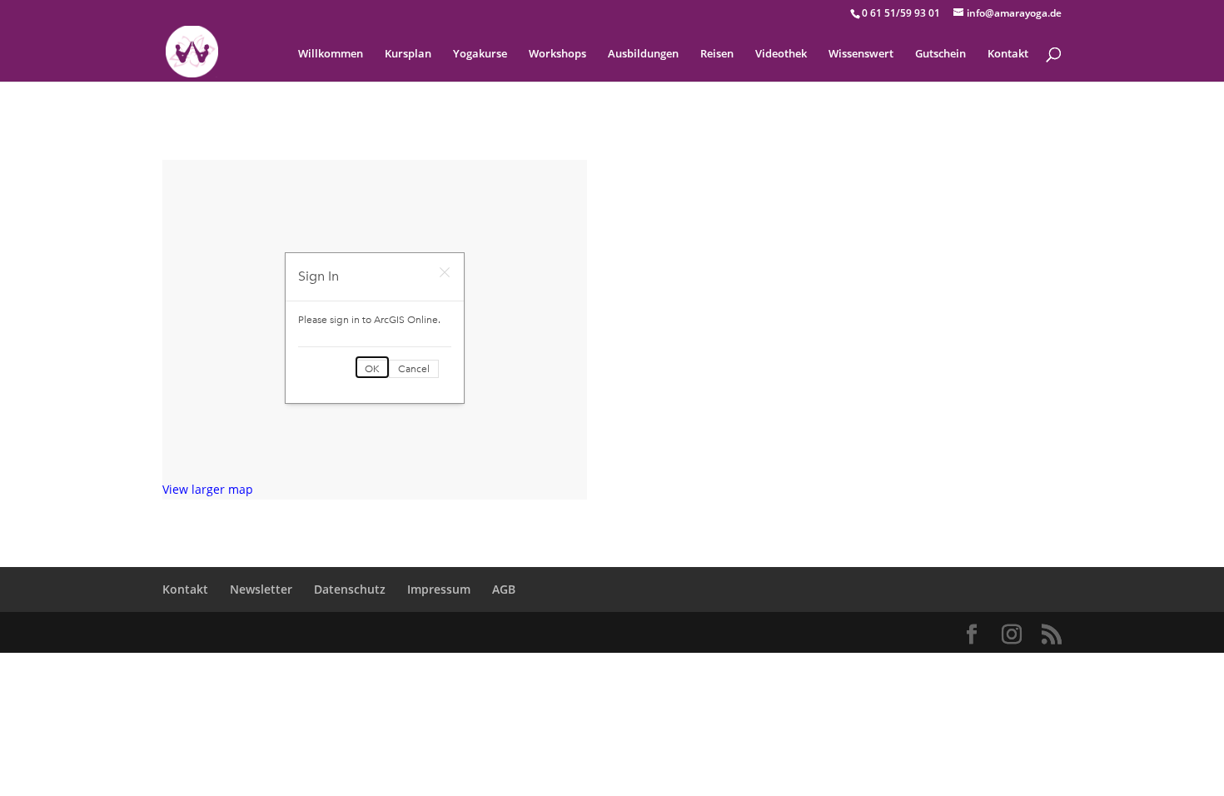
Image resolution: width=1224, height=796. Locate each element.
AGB (503, 589)
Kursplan (408, 54)
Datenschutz (350, 589)
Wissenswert (860, 54)
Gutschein (940, 54)
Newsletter (261, 589)
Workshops (557, 54)
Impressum (438, 589)
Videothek (781, 54)
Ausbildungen (643, 54)
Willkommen (330, 54)
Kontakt (1008, 54)
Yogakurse (480, 54)
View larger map (207, 489)
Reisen (717, 54)
